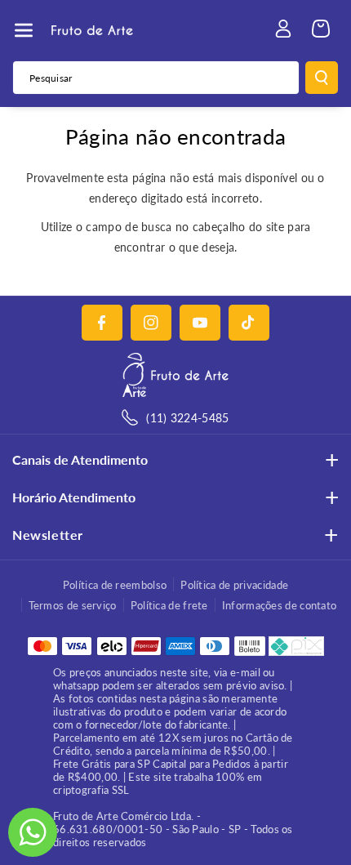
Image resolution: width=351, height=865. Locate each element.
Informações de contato (279, 605)
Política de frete (169, 605)
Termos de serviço (73, 605)
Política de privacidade (234, 584)
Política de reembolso (115, 584)
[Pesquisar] (321, 77)
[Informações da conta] (283, 29)
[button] (24, 30)
